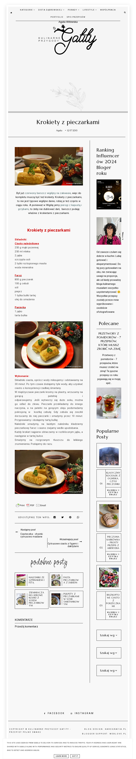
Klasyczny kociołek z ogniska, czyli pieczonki (113, 478)
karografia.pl (116, 729)
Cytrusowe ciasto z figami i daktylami (63, 545)
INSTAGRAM (84, 713)
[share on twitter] (62, 517)
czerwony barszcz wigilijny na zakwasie (48, 193)
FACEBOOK (56, 713)
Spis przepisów (76, 17)
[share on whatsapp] (78, 517)
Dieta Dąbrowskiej (50, 10)
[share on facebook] (55, 517)
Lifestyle (89, 10)
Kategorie (27, 10)
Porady (73, 10)
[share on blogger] (71, 517)
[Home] (11, 12)
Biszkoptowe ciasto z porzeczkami (113, 600)
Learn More (61, 756)
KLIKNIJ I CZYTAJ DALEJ (113, 492)
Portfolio (57, 17)
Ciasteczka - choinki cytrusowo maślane (31, 535)
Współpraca (108, 10)
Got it (75, 756)
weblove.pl (118, 734)
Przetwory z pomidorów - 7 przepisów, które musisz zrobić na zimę (109, 341)
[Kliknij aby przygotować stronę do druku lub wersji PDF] (31, 507)
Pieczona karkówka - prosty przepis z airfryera (113, 542)
